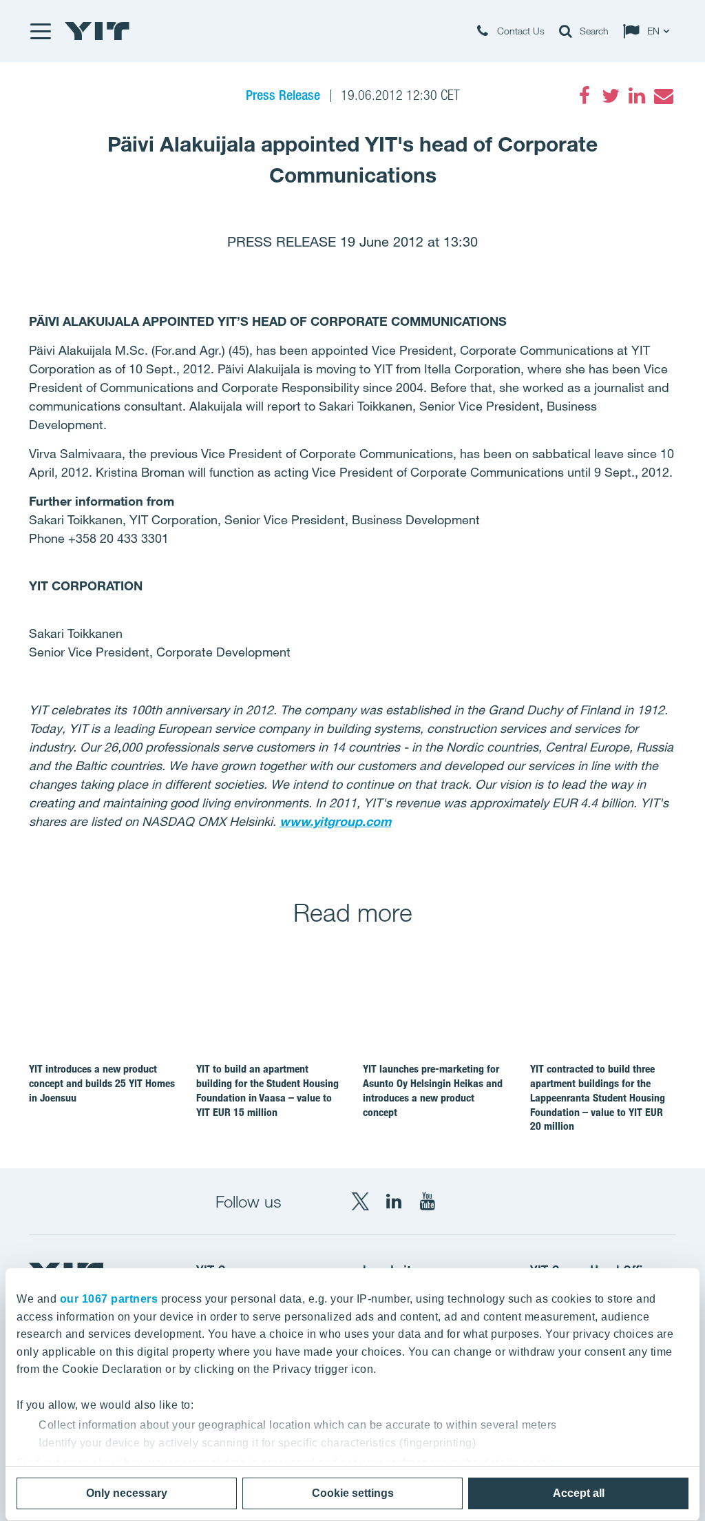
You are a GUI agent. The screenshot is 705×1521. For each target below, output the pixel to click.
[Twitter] (611, 96)
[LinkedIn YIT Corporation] (394, 1201)
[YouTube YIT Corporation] (428, 1201)
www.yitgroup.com (335, 821)
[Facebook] (584, 96)
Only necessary (126, 1493)
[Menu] (40, 31)
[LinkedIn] (637, 96)
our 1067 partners (109, 1299)
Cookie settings (353, 1493)
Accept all (578, 1493)
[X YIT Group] (360, 1201)
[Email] (663, 96)
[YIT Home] (97, 31)
